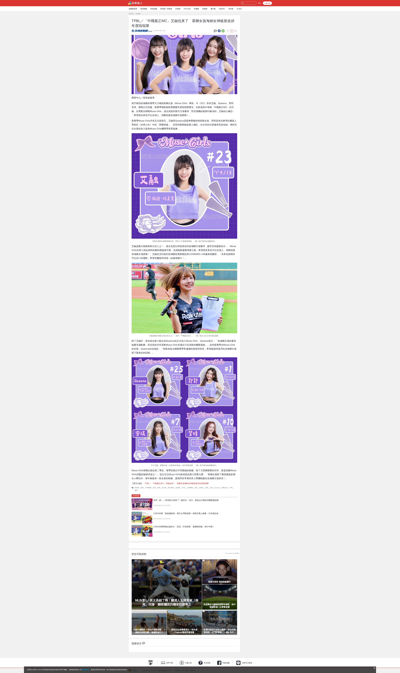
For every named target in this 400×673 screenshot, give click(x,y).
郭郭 (196, 488)
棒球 (142, 488)
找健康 (204, 9)
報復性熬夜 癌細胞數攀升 (219, 582)
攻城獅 (177, 488)
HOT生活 (187, 9)
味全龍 (164, 488)
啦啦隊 (137, 488)
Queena (217, 488)
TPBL (231, 488)
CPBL (183, 488)
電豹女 (201, 488)
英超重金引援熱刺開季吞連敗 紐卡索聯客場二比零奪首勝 (219, 605)
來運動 (196, 9)
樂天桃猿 (171, 488)
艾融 (211, 488)
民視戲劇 (143, 9)
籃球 (154, 488)
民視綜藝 (153, 9)
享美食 (230, 9)
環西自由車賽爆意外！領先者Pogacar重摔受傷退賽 (184, 630)
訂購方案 (267, 3)
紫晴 (136, 490)
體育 (158, 488)
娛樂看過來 (133, 9)
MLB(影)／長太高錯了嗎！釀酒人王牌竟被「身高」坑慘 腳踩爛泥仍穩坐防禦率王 (167, 602)
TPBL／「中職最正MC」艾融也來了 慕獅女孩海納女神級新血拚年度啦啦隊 (177, 483)
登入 (260, 3)
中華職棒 (148, 488)
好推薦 (177, 9)
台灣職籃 (190, 488)
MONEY (222, 9)
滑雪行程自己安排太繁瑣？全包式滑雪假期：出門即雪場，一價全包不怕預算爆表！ (219, 631)
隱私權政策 (85, 670)
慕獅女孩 (224, 488)
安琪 (206, 488)
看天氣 (213, 9)
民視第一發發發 (166, 9)
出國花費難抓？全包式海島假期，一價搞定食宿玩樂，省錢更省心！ (149, 630)
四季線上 (132, 14)
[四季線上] (135, 3)
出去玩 (239, 9)
